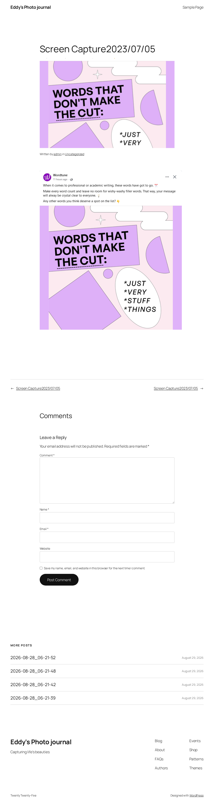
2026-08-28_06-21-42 (33, 684)
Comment (47, 455)
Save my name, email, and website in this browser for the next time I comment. (94, 568)
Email (44, 529)
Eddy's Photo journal (30, 7)
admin (58, 154)
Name (44, 509)
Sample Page (193, 7)
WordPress (197, 795)
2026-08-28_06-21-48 (33, 671)
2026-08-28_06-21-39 (33, 698)
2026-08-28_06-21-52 (33, 657)
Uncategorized (74, 154)
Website (45, 548)
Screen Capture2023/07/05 (38, 388)
